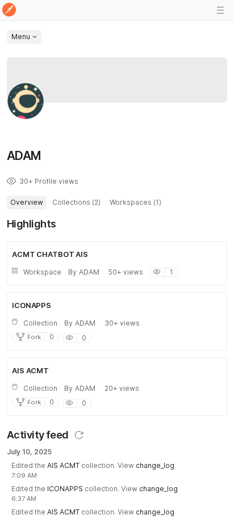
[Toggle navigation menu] (220, 10)
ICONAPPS (65, 488)
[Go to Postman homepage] (9, 10)
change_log (155, 465)
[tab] (27, 202)
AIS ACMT (63, 465)
